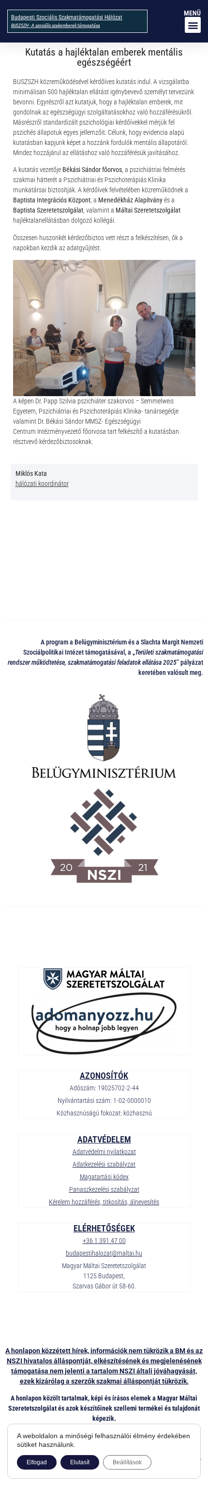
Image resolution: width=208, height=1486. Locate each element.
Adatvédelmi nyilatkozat (104, 1152)
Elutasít (79, 1462)
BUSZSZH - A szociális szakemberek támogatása (55, 25)
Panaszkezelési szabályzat (104, 1189)
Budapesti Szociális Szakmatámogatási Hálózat (66, 17)
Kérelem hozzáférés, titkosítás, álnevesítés (104, 1202)
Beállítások (127, 1462)
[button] (193, 25)
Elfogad (37, 1462)
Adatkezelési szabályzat (104, 1164)
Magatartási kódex (104, 1177)
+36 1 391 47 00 (104, 1240)
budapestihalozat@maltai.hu (104, 1253)
